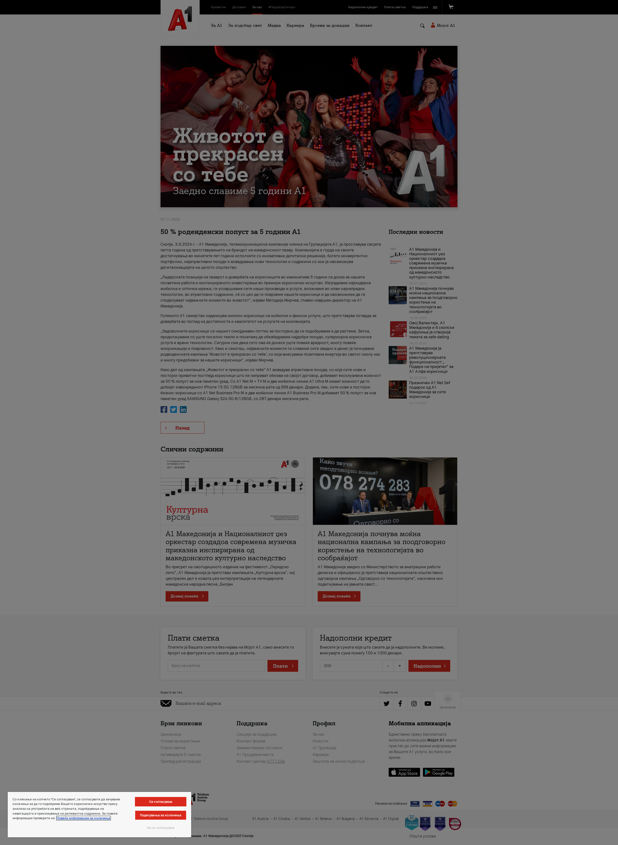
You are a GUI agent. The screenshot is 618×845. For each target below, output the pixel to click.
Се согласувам (160, 801)
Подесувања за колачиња (161, 815)
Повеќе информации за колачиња (83, 818)
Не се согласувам (160, 828)
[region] (99, 814)
